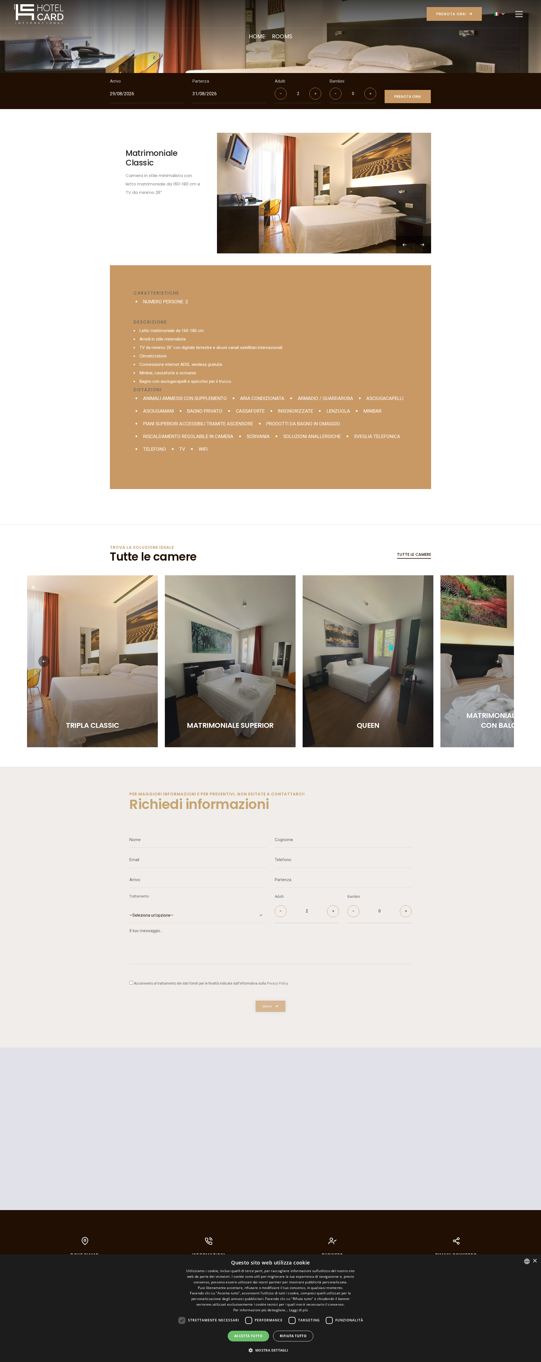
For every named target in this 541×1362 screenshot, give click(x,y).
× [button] (535, 1261)
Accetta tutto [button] (248, 1336)
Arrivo (115, 81)
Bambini (337, 81)
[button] (497, 661)
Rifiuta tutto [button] (293, 1336)
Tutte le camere (414, 554)
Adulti (280, 81)
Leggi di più (298, 1310)
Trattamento (139, 896)
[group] (324, 193)
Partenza (200, 81)
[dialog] (270, 1308)
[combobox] (527, 1261)
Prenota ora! (451, 14)
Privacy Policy (277, 983)
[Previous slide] (404, 244)
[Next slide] (422, 244)
